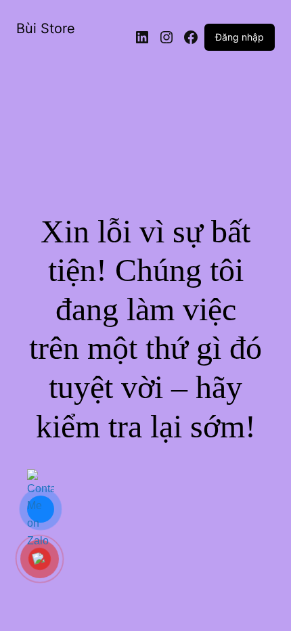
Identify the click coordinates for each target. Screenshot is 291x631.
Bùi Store (45, 28)
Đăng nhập (239, 37)
